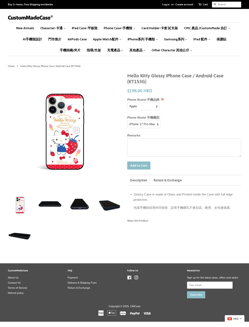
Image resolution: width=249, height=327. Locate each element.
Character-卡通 (51, 28)
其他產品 (136, 50)
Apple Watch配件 (106, 39)
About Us (13, 277)
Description (138, 180)
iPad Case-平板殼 (85, 28)
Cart (205, 4)
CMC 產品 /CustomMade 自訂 (206, 28)
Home (11, 66)
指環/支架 (94, 50)
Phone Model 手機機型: (143, 117)
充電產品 (114, 50)
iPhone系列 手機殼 (142, 39)
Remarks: (134, 135)
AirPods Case (77, 39)
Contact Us (14, 282)
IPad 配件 (200, 39)
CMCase (135, 306)
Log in (166, 4)
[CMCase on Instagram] (136, 278)
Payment (73, 277)
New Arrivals (25, 28)
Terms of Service (17, 287)
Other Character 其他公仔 (171, 50)
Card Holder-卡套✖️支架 (159, 28)
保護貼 (221, 39)
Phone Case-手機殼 (118, 28)
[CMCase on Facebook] (129, 278)
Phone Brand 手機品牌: (143, 99)
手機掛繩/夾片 (70, 50)
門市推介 (54, 39)
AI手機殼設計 (32, 39)
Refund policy (16, 292)
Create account (184, 4)
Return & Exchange (168, 180)
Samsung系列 (174, 39)
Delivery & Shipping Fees (82, 282)
